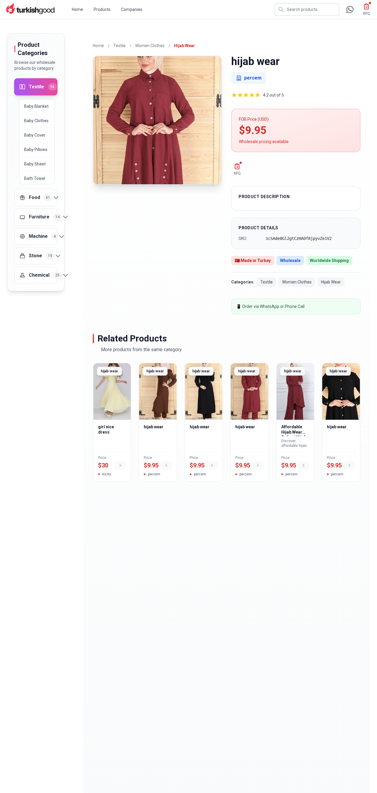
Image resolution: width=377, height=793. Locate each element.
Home (77, 9)
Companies (131, 9)
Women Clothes (150, 45)
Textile (119, 45)
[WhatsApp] (350, 9)
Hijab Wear (184, 45)
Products (102, 9)
